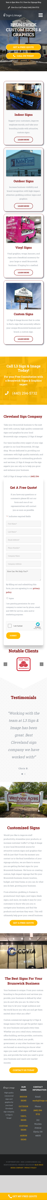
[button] (5, 664)
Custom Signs (23, 314)
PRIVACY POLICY (30, 1168)
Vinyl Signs (23, 247)
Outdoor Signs (24, 181)
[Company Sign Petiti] (23, 284)
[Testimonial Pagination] (22, 774)
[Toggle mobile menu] (41, 15)
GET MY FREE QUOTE (25, 1196)
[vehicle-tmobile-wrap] (23, 217)
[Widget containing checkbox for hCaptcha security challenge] (24, 625)
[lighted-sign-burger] (23, 84)
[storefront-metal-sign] (23, 151)
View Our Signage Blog (32, 2)
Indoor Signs (24, 115)
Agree (11, 598)
